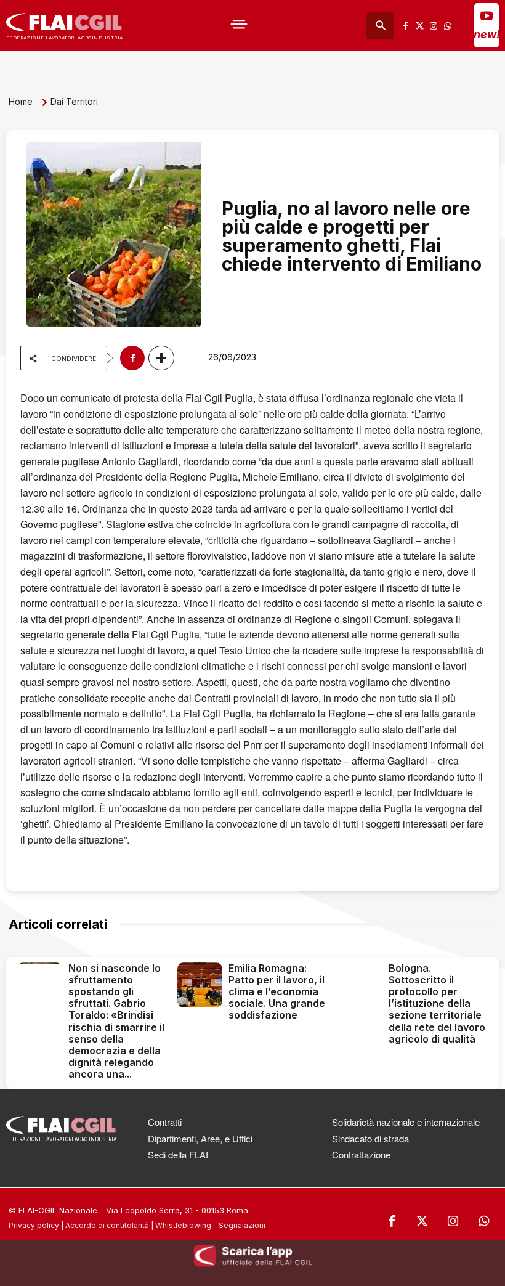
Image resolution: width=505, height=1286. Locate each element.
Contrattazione (361, 1154)
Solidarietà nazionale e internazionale (406, 1121)
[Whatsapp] (448, 25)
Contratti (165, 1121)
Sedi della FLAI (178, 1154)
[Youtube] (486, 15)
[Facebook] (405, 25)
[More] (161, 358)
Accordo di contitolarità (107, 1225)
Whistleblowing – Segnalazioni (210, 1225)
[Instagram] (434, 25)
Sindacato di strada (370, 1138)
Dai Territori (74, 101)
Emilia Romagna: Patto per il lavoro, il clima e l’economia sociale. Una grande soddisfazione (276, 992)
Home (21, 101)
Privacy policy (34, 1225)
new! (487, 34)
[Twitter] (419, 25)
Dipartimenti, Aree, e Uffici (200, 1138)
